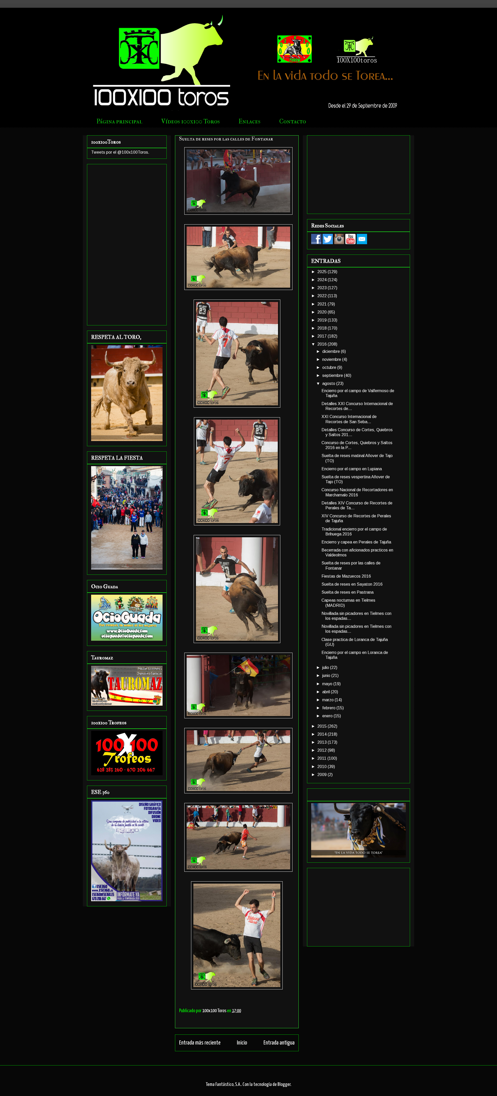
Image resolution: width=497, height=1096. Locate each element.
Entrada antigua (279, 1043)
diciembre (331, 351)
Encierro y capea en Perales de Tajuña (356, 542)
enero (328, 716)
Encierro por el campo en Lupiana (351, 469)
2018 (322, 328)
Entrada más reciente (200, 1043)
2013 (322, 742)
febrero (329, 708)
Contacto (292, 121)
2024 (322, 280)
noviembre (332, 359)
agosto (329, 383)
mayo (327, 684)
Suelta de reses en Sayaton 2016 (352, 584)
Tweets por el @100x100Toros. (120, 152)
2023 (322, 288)
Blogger (283, 1084)
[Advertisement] (127, 243)
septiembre (333, 375)
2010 (322, 766)
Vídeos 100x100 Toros (190, 121)
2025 (322, 272)
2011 (322, 758)
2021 (322, 304)
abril (326, 692)
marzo (328, 700)
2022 (322, 296)
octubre (329, 367)
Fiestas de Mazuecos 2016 (346, 576)
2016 (322, 344)
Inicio (242, 1043)
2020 (322, 312)
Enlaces (249, 121)
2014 (322, 734)
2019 (322, 320)
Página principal (119, 121)
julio (326, 667)
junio (326, 675)
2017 (322, 336)
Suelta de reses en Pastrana (347, 592)
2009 (322, 774)
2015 (322, 726)
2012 (322, 750)
